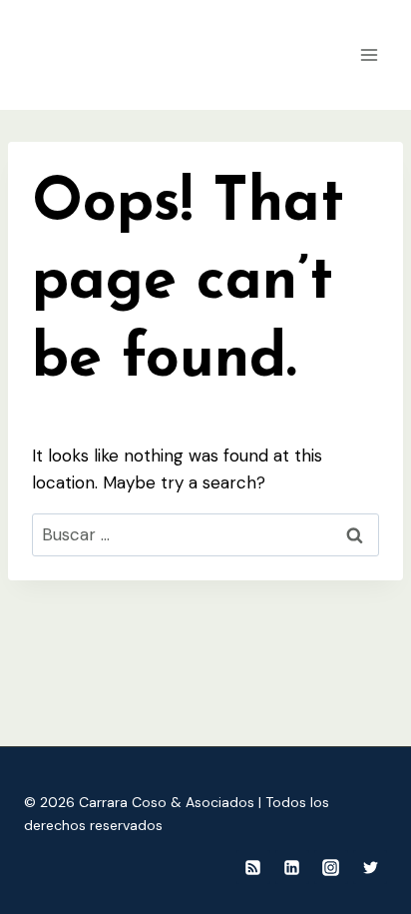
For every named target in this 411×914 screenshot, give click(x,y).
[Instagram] (331, 867)
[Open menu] (368, 54)
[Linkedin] (292, 867)
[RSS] (253, 867)
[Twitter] (370, 867)
